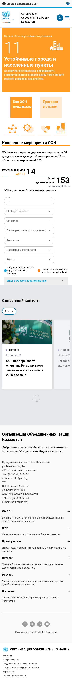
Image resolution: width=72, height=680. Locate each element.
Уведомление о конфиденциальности (21, 668)
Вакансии (8, 591)
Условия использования (14, 676)
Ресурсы (8, 574)
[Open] (49, 211)
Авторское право (11, 660)
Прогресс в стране (50, 104)
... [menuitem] (9, 201)
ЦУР (5, 528)
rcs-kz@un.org (19, 478)
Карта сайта (8, 672)
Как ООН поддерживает (22, 104)
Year (9, 197)
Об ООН (7, 511)
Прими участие (12, 541)
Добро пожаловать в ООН (22, 4)
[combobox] (29, 201)
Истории (7, 558)
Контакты (7, 656)
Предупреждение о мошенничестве (20, 664)
